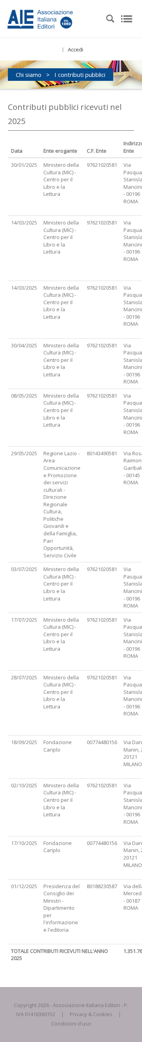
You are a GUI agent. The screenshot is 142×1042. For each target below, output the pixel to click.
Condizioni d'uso (71, 1023)
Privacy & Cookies (91, 1014)
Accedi (75, 49)
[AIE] (53, 18)
